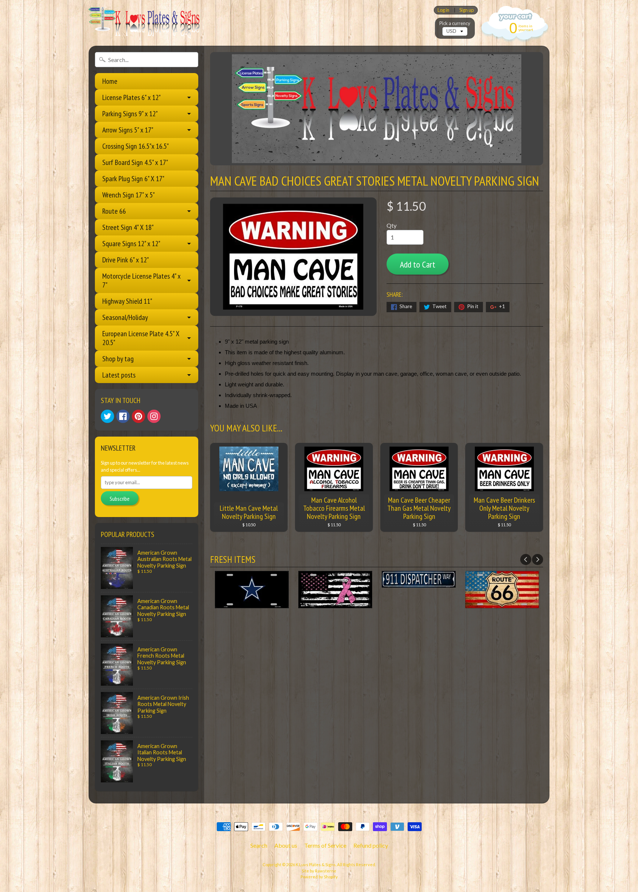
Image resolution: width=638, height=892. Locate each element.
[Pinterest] (138, 416)
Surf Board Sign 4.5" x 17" (135, 162)
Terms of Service (325, 845)
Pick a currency (454, 23)
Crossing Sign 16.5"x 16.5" (135, 146)
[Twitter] (107, 416)
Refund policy (370, 845)
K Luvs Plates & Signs (316, 864)
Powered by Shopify (319, 876)
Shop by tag (118, 359)
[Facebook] (123, 416)
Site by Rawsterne (319, 870)
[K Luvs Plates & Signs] (144, 23)
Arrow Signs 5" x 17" (127, 130)
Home (109, 81)
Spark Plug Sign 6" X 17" (133, 178)
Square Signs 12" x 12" (131, 243)
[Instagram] (154, 416)
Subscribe (120, 498)
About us (285, 845)
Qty (392, 225)
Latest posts (119, 375)
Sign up (466, 10)
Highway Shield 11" (127, 301)
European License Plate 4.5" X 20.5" (140, 338)
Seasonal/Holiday (125, 317)
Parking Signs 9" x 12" (130, 113)
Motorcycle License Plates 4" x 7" (141, 280)
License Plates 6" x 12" (131, 97)
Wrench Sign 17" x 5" (128, 195)
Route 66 (114, 211)
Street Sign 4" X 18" (128, 227)
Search (258, 845)
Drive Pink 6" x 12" (125, 260)
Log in (443, 10)
